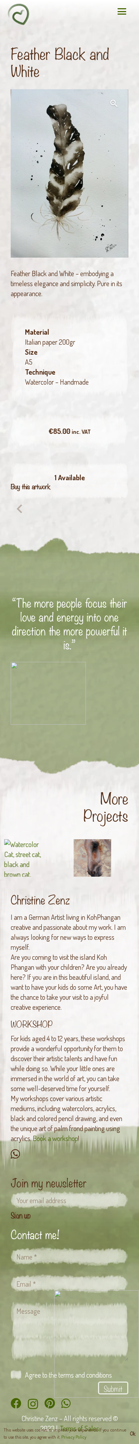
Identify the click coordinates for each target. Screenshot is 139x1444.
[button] (122, 11)
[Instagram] (33, 1404)
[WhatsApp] (15, 1154)
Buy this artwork (31, 486)
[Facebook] (16, 1403)
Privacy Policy (73, 1437)
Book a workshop (55, 1138)
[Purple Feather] (18, 509)
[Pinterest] (50, 1403)
